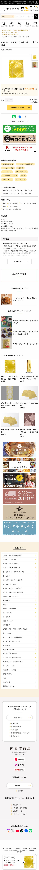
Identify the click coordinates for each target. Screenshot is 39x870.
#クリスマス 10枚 (21, 172)
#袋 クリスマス (7, 179)
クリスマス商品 (12, 32)
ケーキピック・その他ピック (10, 34)
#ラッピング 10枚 (8, 168)
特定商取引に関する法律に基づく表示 (15, 850)
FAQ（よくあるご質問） (20, 808)
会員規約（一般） (18, 811)
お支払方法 (14, 723)
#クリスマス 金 (20, 179)
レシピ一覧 (16, 848)
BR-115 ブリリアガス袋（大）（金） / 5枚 (17, 193)
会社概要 (20, 791)
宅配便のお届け (16, 727)
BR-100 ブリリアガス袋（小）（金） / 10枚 (17, 190)
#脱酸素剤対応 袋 (8, 164)
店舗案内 (32, 850)
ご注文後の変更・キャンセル (20, 733)
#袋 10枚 (20, 168)
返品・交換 (14, 730)
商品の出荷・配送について (20, 121)
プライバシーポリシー (20, 814)
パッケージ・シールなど (29, 203)
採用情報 (19, 852)
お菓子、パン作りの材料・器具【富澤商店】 (15, 30)
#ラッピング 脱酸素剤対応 (25, 164)
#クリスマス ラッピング (10, 176)
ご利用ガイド (17, 805)
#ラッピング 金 (7, 172)
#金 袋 (23, 176)
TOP (2, 848)
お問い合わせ (15, 736)
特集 (3, 32)
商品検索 (8, 848)
